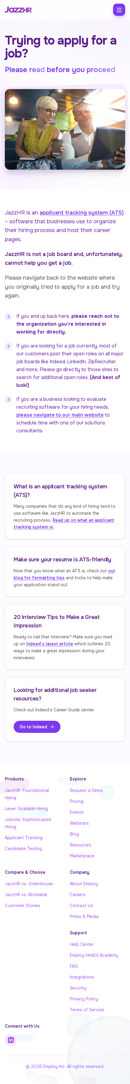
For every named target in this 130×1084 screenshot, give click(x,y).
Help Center (82, 944)
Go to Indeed (33, 727)
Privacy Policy (84, 999)
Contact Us (81, 905)
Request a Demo (86, 790)
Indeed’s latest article (49, 644)
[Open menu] (119, 10)
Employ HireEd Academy (94, 955)
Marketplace (82, 856)
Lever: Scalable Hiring (26, 808)
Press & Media (84, 916)
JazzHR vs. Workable (26, 894)
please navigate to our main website (60, 415)
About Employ (84, 883)
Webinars (79, 823)
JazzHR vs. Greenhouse (29, 883)
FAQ (74, 966)
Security (78, 988)
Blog (74, 834)
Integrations (82, 977)
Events (77, 812)
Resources (80, 845)
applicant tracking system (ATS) (82, 212)
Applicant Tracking (24, 837)
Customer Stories (22, 905)
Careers (78, 894)
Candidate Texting (23, 848)
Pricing (76, 801)
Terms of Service (87, 1010)
